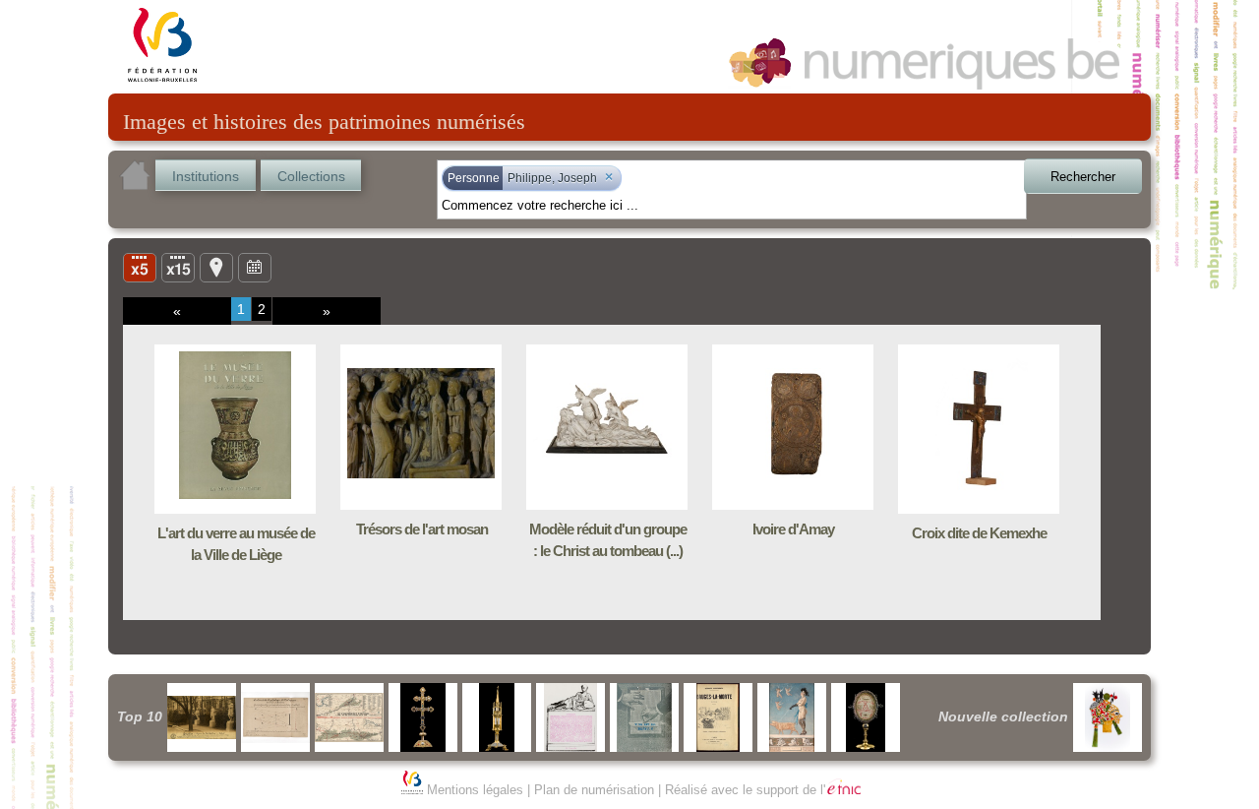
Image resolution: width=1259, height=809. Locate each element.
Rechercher (1082, 176)
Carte (216, 267)
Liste (178, 267)
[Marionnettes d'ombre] (1107, 717)
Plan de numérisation (594, 789)
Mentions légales (475, 789)
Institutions (205, 176)
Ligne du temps (254, 267)
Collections (311, 176)
